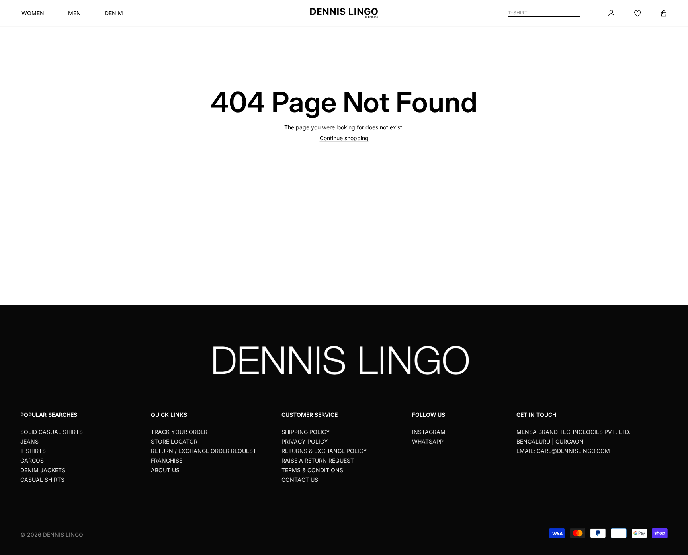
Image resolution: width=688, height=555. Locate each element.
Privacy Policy (304, 441)
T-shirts (33, 451)
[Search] (577, 13)
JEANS (29, 441)
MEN (74, 13)
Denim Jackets (42, 470)
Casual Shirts (42, 479)
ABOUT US (165, 470)
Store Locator (174, 441)
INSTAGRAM (429, 431)
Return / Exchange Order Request (203, 451)
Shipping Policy (305, 431)
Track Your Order (179, 431)
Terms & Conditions (312, 470)
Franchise (166, 460)
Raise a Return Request (317, 460)
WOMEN (33, 13)
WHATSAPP (428, 441)
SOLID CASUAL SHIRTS (51, 431)
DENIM (114, 13)
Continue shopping (344, 138)
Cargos (32, 460)
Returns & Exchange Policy (324, 451)
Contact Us (299, 479)
